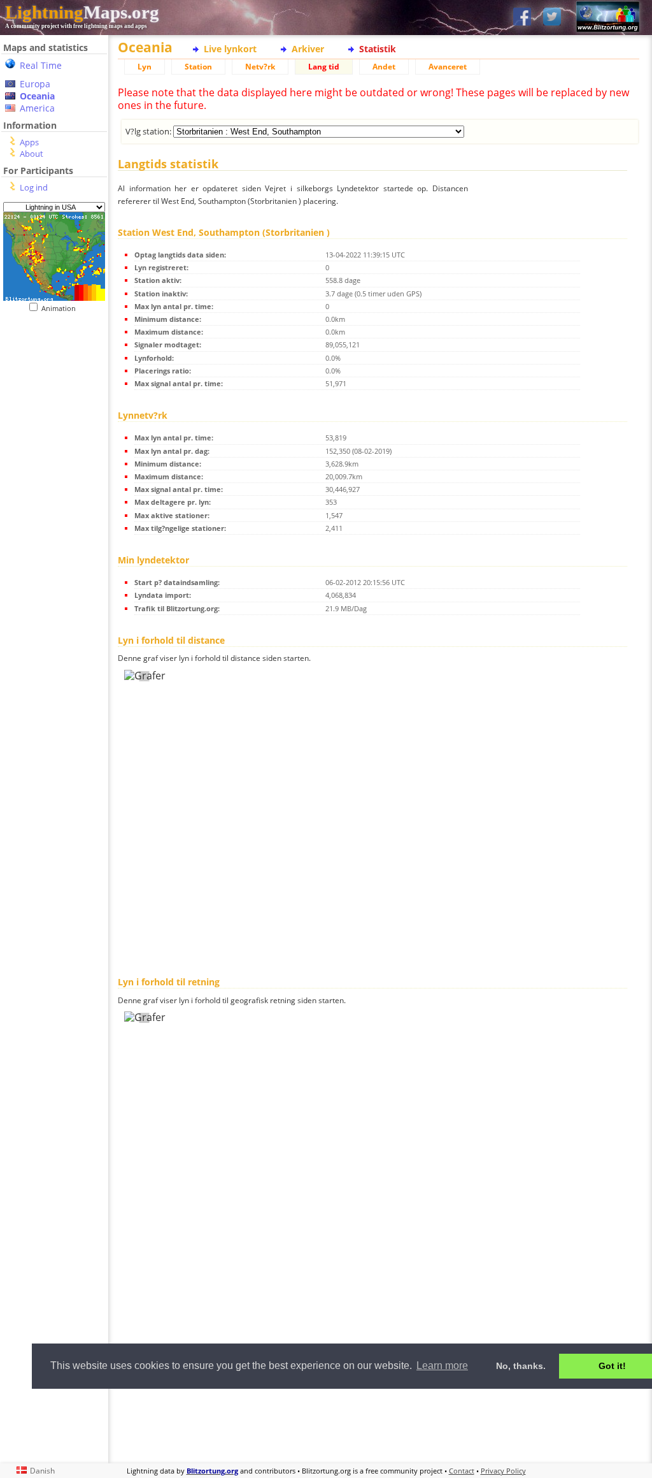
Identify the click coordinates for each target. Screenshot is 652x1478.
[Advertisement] (378, 1424)
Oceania (37, 96)
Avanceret (448, 66)
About (31, 153)
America (37, 108)
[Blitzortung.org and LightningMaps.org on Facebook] (522, 17)
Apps (29, 142)
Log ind (34, 187)
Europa (35, 84)
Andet (383, 66)
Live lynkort (230, 49)
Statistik (377, 49)
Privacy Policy (503, 1470)
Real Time (41, 65)
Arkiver (308, 49)
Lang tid (323, 66)
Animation (61, 308)
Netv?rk (260, 66)
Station (198, 66)
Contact (461, 1470)
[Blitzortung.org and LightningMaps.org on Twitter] (552, 17)
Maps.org (82, 12)
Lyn (145, 66)
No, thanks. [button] (521, 1366)
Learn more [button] (442, 1365)
